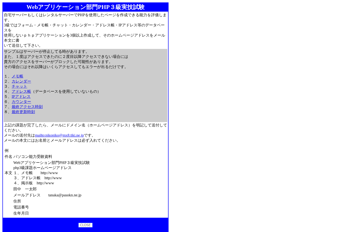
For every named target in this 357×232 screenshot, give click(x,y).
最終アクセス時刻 (27, 107)
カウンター (21, 102)
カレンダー (21, 81)
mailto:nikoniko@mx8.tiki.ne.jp (59, 135)
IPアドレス (21, 96)
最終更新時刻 (23, 112)
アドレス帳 (21, 91)
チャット (19, 86)
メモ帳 (17, 76)
